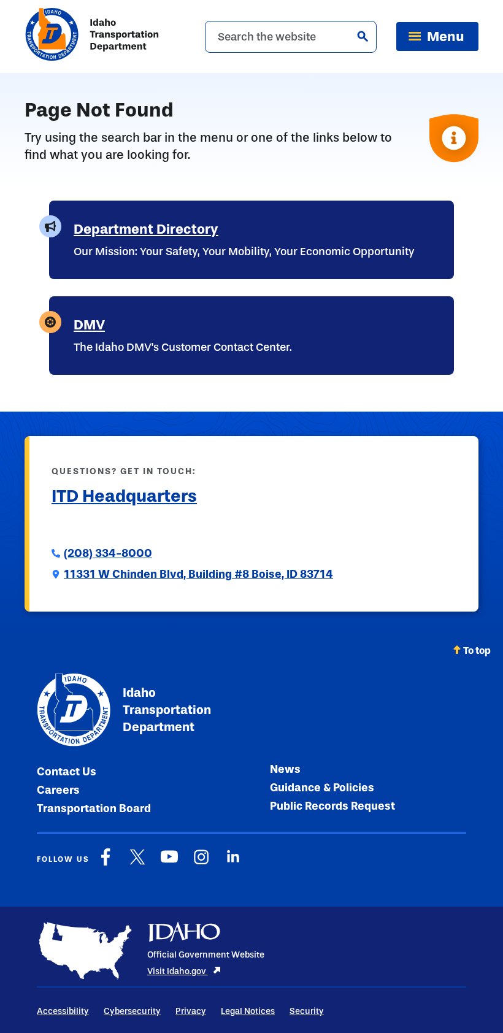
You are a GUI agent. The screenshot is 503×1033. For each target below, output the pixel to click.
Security (307, 1011)
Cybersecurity (132, 1011)
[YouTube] (169, 863)
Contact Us (66, 771)
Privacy (190, 1011)
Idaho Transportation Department (167, 709)
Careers (58, 790)
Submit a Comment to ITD (116, 525)
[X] (137, 863)
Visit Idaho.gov (177, 971)
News (285, 769)
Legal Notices (248, 1011)
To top (477, 650)
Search (362, 36)
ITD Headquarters (124, 496)
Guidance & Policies (322, 787)
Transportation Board (94, 808)
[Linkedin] (233, 863)
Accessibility (63, 1011)
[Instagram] (201, 863)
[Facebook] (105, 863)
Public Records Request (332, 806)
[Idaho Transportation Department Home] (92, 36)
